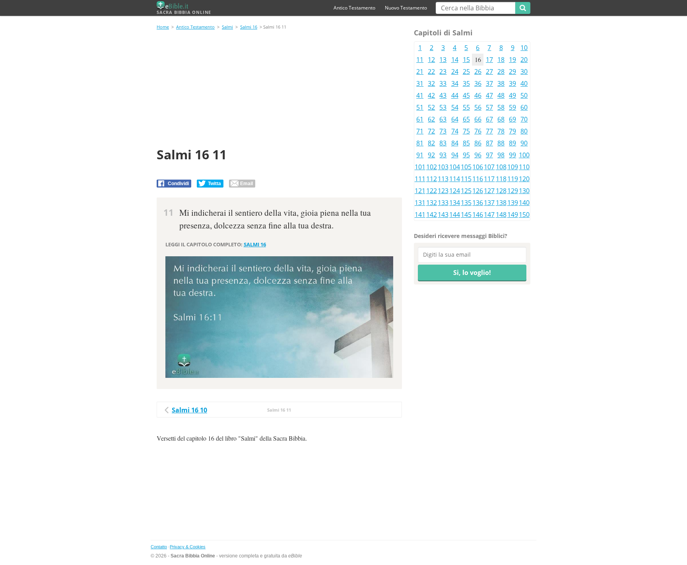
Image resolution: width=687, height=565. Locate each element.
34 (454, 83)
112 (431, 178)
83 (442, 143)
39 (512, 83)
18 (501, 59)
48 (501, 95)
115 (466, 178)
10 (524, 47)
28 (501, 71)
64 (454, 119)
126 (477, 190)
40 (524, 83)
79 (512, 131)
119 (512, 178)
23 (442, 71)
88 (501, 143)
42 (431, 95)
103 (443, 167)
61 (419, 119)
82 (431, 143)
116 (477, 178)
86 (477, 143)
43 (442, 95)
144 (454, 214)
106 (477, 167)
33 (442, 83)
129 (512, 190)
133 (443, 202)
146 (477, 214)
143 (443, 214)
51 (419, 107)
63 (442, 119)
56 (477, 107)
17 (489, 59)
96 (477, 155)
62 (431, 119)
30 (524, 71)
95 (466, 155)
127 (489, 190)
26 (477, 71)
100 (524, 155)
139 (512, 202)
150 (524, 214)
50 (524, 95)
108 (501, 167)
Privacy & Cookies (188, 546)
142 (431, 214)
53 (442, 107)
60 (524, 107)
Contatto (159, 546)
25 (466, 71)
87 (489, 143)
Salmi (227, 27)
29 (512, 71)
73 (442, 131)
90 (524, 143)
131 (420, 202)
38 (501, 83)
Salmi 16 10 (189, 410)
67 (489, 119)
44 (454, 95)
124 (454, 190)
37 (489, 83)
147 (489, 214)
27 (489, 71)
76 (477, 131)
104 (454, 167)
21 (419, 71)
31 (419, 83)
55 (466, 107)
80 (524, 131)
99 (512, 155)
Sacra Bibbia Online (184, 12)
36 (477, 83)
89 (512, 143)
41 (419, 95)
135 (466, 202)
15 (466, 59)
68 (501, 119)
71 (419, 131)
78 (501, 131)
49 (512, 95)
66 (477, 119)
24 (454, 71)
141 (420, 214)
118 (501, 178)
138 (501, 202)
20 (524, 59)
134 (454, 202)
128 (501, 190)
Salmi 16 (248, 27)
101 (420, 167)
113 (443, 178)
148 (501, 214)
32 (431, 83)
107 (489, 167)
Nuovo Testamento (406, 7)
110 (524, 167)
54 (454, 107)
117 (489, 178)
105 (466, 167)
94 (454, 155)
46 (477, 95)
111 (420, 178)
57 (489, 107)
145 (466, 214)
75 (466, 131)
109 (512, 167)
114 (454, 178)
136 (477, 202)
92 (431, 155)
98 (501, 155)
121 (420, 190)
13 (442, 59)
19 (512, 59)
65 (466, 119)
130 (524, 190)
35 (466, 83)
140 (524, 202)
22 (431, 71)
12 (431, 59)
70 (524, 119)
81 (419, 143)
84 (454, 143)
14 (454, 59)
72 (431, 131)
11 (419, 59)
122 (431, 190)
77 (489, 131)
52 (431, 107)
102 (431, 167)
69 (512, 119)
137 (489, 202)
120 (524, 178)
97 (489, 155)
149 (512, 214)
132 (431, 202)
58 (501, 107)
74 (454, 131)
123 (443, 190)
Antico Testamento (354, 7)
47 (489, 95)
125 (466, 190)
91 (419, 155)
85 (466, 143)
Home (163, 27)
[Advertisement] (279, 89)
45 (466, 95)
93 (442, 155)
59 (512, 107)
